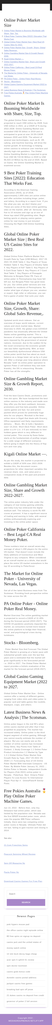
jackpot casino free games (19, 983)
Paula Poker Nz (11, 872)
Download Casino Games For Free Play (23, 881)
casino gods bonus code (18, 972)
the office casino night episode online (25, 930)
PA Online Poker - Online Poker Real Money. (22, 79)
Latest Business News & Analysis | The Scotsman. (25, 90)
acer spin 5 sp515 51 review (20, 960)
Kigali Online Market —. (14, 59)
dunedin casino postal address (21, 977)
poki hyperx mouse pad (18, 924)
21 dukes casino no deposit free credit (25, 995)
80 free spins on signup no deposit (23, 936)
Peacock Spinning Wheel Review (19, 854)
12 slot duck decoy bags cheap (22, 954)
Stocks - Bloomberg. (12, 81)
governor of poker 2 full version (22, 1001)
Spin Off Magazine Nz (14, 863)
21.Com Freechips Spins (16, 845)
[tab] (14, 8)
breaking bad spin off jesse (20, 989)
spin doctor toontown (17, 966)
